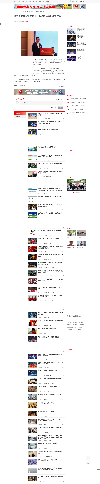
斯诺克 (44, 168)
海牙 (46, 391)
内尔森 (53, 292)
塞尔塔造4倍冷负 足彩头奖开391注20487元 (49, 238)
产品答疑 (69, 324)
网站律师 (75, 324)
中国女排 (46, 359)
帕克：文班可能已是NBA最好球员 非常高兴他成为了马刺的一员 (81, 36)
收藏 (65, 21)
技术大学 (46, 448)
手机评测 (46, 399)
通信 (51, 375)
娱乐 (30, 1)
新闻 (20, 1)
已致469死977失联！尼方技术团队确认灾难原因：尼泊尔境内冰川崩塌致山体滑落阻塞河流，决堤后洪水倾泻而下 (50, 437)
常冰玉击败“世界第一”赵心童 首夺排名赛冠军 (50, 163)
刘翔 (45, 333)
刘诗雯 (47, 176)
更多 (47, 1)
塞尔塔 (50, 243)
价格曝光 (49, 399)
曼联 (49, 259)
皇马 (51, 259)
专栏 (43, 1)
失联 (45, 424)
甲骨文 (45, 416)
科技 (33, 1)
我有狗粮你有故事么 (71, 237)
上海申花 (46, 367)
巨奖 (43, 481)
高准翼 (49, 367)
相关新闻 (18, 113)
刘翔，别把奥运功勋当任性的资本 (47, 328)
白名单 (45, 464)
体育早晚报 (45, 235)
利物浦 (49, 251)
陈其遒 (21, 85)
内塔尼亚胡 (48, 456)
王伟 (19, 85)
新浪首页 (15, 1)
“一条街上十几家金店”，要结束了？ (47, 403)
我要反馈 (63, 86)
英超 (51, 251)
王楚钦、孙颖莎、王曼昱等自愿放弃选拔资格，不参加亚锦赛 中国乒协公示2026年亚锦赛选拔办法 (50, 190)
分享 (76, 21)
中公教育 (49, 383)
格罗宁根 (49, 235)
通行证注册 (81, 322)
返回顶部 (88, 467)
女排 (43, 126)
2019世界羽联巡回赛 (38, 11)
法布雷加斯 (50, 275)
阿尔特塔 (49, 292)
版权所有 (79, 329)
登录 (52, 107)
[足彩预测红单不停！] (43, 6)
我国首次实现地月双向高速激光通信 (47, 370)
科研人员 (48, 375)
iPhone (53, 399)
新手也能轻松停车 (80, 237)
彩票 (45, 201)
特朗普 (44, 456)
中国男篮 (52, 267)
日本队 (49, 126)
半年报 (53, 383)
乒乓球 (44, 176)
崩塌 (50, 440)
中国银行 (48, 118)
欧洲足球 (46, 259)
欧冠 (53, 275)
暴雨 (45, 440)
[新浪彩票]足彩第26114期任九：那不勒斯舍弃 (50, 196)
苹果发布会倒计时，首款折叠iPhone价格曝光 (50, 395)
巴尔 (48, 391)
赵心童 (47, 168)
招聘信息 (75, 322)
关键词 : (16, 85)
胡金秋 (49, 267)
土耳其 (44, 391)
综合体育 (28, 11)
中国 (52, 160)
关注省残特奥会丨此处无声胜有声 (47, 147)
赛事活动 (44, 160)
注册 (76, 1)
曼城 (49, 317)
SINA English (81, 324)
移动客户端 (82, 1)
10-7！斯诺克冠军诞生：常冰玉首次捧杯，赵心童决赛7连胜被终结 (81, 43)
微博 (68, 21)
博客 (37, 1)
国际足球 (46, 251)
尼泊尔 (47, 440)
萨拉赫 (52, 300)
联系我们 (69, 322)
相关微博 (18, 116)
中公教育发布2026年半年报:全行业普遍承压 (49, 378)
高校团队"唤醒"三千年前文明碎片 (47, 411)
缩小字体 (57, 21)
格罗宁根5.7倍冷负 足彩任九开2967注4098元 (50, 230)
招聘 (45, 432)
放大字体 (61, 21)
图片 (40, 1)
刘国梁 (49, 176)
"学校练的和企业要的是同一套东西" (47, 443)
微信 (72, 21)
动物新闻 (44, 473)
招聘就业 (46, 383)
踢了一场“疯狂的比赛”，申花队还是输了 (48, 337)
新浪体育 (24, 11)
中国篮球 (46, 267)
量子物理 (44, 375)
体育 (23, 1)
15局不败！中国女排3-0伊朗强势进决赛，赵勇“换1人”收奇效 (81, 57)
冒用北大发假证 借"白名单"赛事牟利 (47, 460)
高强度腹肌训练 (80, 247)
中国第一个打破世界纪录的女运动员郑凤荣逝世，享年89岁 (81, 29)
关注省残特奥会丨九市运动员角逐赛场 (48, 129)
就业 (47, 432)
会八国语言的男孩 (70, 247)
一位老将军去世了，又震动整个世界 (47, 386)
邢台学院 (44, 118)
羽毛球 (32, 11)
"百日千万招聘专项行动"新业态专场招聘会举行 (50, 427)
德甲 (43, 201)
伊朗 (51, 456)
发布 (61, 107)
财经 (26, 1)
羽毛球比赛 (48, 160)
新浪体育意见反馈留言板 (73, 315)
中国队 (46, 126)
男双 (24, 85)
